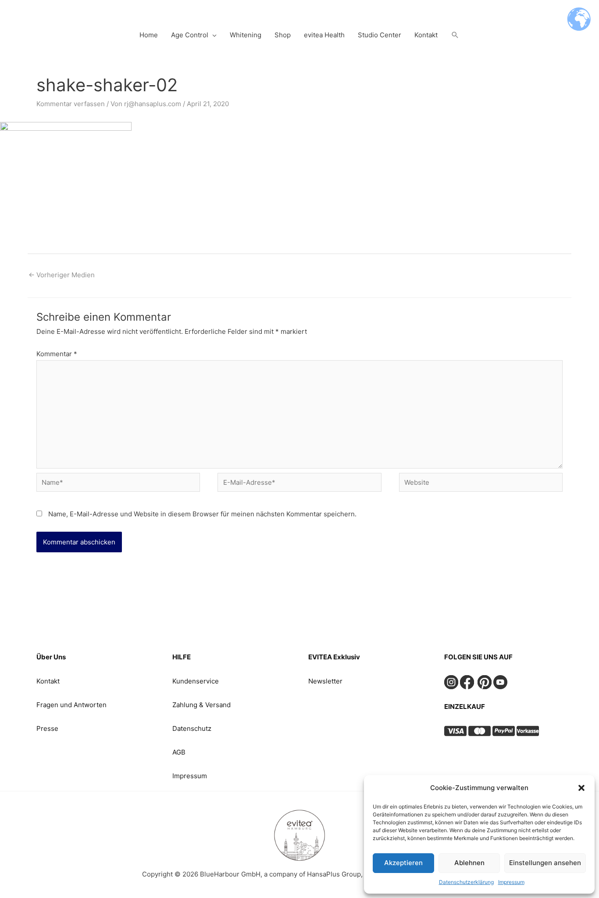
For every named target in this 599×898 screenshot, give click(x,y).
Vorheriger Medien (62, 275)
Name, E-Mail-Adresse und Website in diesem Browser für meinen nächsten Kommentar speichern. (202, 514)
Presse (47, 728)
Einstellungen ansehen (545, 863)
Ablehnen (469, 863)
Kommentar (56, 354)
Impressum (511, 882)
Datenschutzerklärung (466, 882)
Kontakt (48, 681)
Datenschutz (191, 728)
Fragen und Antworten (71, 705)
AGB (178, 752)
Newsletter (325, 681)
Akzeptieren (403, 863)
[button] (581, 788)
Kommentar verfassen (70, 104)
